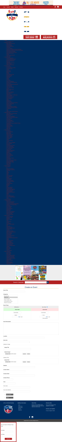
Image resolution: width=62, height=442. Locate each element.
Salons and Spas (9, 98)
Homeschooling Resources (11, 59)
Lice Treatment (9, 122)
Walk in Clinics (9, 128)
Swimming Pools (9, 104)
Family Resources (7, 57)
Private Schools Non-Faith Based (12, 52)
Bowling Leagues (9, 219)
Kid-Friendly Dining (9, 208)
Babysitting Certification (10, 168)
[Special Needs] (11, 298)
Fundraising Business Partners (11, 58)
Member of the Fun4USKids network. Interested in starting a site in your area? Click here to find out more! (38, 405)
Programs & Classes (8, 165)
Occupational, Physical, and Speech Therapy (13, 123)
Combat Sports (9, 221)
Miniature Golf (9, 90)
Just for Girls (8, 182)
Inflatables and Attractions (10, 150)
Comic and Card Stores (10, 202)
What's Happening (7, 251)
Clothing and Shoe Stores (10, 201)
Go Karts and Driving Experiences (12, 82)
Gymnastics (8, 226)
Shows (8, 261)
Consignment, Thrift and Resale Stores (12, 203)
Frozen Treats (9, 207)
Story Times (8, 194)
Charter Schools (9, 44)
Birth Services (9, 115)
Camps (6, 40)
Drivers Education (9, 176)
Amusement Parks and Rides (11, 67)
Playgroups (8, 61)
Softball (8, 239)
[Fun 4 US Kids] (12, 15)
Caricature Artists (9, 135)
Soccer (8, 238)
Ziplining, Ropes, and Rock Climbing (12, 111)
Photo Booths (9, 159)
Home (4, 7)
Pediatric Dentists (9, 125)
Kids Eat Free (9, 209)
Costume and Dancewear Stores (12, 204)
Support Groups (9, 63)
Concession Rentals (10, 140)
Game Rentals (9, 149)
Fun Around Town (7, 65)
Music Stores (9, 210)
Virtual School (9, 56)
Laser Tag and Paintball (10, 87)
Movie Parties (9, 153)
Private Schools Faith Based (11, 51)
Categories (5, 294)
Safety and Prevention (10, 190)
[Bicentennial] (11, 296)
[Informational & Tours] (11, 301)
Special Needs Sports (10, 240)
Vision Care (8, 127)
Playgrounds (8, 93)
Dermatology (8, 119)
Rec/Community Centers (10, 96)
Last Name (2, 434)
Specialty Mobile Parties (10, 161)
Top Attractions (9, 108)
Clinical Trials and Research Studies (12, 117)
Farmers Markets (9, 206)
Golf (7, 225)
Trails (7, 110)
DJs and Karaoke (9, 143)
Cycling (8, 222)
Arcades (8, 69)
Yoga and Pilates (9, 250)
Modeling (8, 185)
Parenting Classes (9, 188)
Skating (8, 99)
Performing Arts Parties (10, 158)
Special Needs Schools (10, 53)
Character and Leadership (11, 169)
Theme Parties (9, 163)
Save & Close (8, 394)
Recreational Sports (10, 97)
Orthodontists (9, 124)
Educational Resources (10, 46)
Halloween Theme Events (10, 257)
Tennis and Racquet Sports (11, 245)
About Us (19, 408)
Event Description (7, 321)
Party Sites (8, 157)
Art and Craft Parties (10, 131)
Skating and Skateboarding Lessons (12, 237)
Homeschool (8, 47)
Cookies (8, 141)
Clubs (7, 171)
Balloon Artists (9, 132)
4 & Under (8, 166)
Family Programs (9, 178)
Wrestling (8, 249)
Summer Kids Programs (10, 195)
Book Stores (8, 200)
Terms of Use (20, 406)
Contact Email (6, 373)
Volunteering (8, 198)
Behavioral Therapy (10, 114)
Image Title (6, 347)
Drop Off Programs (9, 45)
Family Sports (9, 223)
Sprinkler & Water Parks (10, 103)
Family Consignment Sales (11, 255)
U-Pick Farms (9, 263)
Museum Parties (9, 154)
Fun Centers (8, 80)
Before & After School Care (11, 43)
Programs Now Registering (11, 189)
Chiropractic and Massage (11, 116)
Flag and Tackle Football (10, 224)
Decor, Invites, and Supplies (11, 142)
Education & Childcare (8, 42)
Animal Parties (9, 130)
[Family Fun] (11, 297)
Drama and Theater (10, 175)
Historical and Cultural (10, 180)
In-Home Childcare (9, 48)
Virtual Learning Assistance (11, 55)
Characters (8, 138)
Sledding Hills (9, 100)
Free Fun (8, 79)
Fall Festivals (9, 254)
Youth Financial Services (10, 64)
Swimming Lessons (9, 244)
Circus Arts (8, 170)
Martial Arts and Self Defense (11, 231)
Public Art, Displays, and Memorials (12, 94)
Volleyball (8, 246)
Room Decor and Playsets (11, 211)
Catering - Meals (9, 137)
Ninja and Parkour (9, 232)
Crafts (7, 173)
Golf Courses (9, 83)
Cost (4, 381)
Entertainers (8, 144)
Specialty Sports (9, 241)
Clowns (8, 139)
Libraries (8, 88)
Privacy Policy (20, 407)
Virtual (7, 197)
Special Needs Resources (10, 62)
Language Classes (9, 183)
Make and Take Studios (10, 89)
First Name (3, 430)
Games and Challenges (10, 81)
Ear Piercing (8, 205)
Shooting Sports (9, 236)
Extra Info (5, 340)
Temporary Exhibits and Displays (12, 106)
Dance (8, 174)
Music (7, 186)
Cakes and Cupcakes (10, 134)
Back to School (9, 253)
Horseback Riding (9, 228)
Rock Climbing (9, 234)
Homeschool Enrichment (10, 181)
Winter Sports (9, 248)
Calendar (8, 7)
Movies (8, 91)
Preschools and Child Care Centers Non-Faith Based (15, 50)
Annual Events (9, 252)
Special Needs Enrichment (11, 192)
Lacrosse (8, 229)
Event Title (5, 290)
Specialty (8, 193)
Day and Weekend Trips (10, 74)
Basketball (8, 218)
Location (5, 336)
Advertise (16, 7)
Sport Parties (9, 162)
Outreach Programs (10, 187)
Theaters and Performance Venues (12, 107)
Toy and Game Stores (10, 214)
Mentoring (8, 184)
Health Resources (7, 112)
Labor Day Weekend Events (11, 258)
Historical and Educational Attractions (12, 84)
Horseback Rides (9, 85)
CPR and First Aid (9, 118)
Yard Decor (8, 164)
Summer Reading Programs (11, 196)
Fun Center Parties (9, 148)
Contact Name (6, 369)
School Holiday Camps (10, 41)
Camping (8, 73)
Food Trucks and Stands (10, 147)
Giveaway (21, 7)
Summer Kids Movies (10, 262)
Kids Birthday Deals (9, 151)
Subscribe (8, 438)
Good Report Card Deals (10, 256)
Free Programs (9, 179)
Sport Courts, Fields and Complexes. (12, 102)
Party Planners (9, 156)
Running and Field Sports (10, 235)
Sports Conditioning (10, 242)
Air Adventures (9, 66)
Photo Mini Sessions (10, 260)
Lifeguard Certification (10, 230)
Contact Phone (6, 377)
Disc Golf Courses (9, 75)
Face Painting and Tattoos (11, 145)
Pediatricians (8, 126)
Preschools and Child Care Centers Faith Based (14, 49)
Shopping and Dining (8, 199)
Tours (7, 109)
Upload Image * (7, 352)
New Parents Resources (10, 60)
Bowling (8, 72)
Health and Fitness (9, 227)
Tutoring (8, 54)
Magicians (8, 152)
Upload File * (7, 360)
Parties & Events (7, 129)
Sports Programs (7, 215)
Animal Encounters (9, 68)
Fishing (8, 78)
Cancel (7, 397)
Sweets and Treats (9, 213)
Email (2, 426)
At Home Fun (9, 70)
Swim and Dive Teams (10, 243)
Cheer (7, 220)
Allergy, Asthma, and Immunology (12, 113)
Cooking (8, 172)
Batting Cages (9, 71)
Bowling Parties (9, 133)
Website (5, 365)
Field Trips (8, 77)
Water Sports (9, 247)
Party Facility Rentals (10, 155)
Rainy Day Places (9, 95)
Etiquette (8, 177)
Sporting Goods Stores (10, 212)
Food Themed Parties (10, 146)
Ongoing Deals (9, 259)
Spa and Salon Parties (10, 160)
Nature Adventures (9, 92)
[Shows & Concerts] (11, 302)
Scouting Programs (9, 191)
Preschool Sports (9, 233)
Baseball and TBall (9, 217)
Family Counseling (9, 120)
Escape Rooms (9, 76)
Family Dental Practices (10, 121)
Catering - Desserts (9, 136)
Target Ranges (9, 105)
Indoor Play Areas (9, 86)
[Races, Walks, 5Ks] (11, 300)
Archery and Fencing (10, 216)
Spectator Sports (9, 101)
